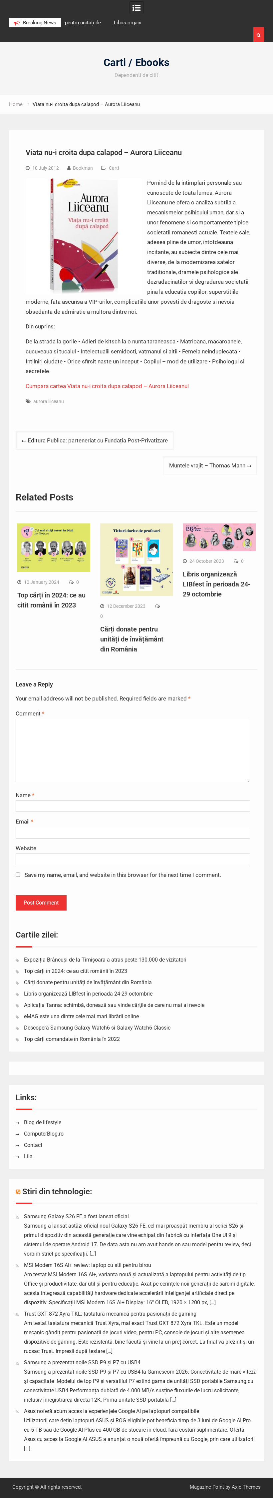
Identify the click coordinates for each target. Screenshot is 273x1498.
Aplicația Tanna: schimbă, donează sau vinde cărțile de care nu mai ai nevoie (114, 1005)
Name (25, 795)
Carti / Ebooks (136, 62)
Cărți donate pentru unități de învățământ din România (131, 639)
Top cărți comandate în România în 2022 (72, 1039)
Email (24, 821)
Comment (30, 713)
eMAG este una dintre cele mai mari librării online (81, 1016)
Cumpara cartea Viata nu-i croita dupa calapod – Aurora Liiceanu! (107, 386)
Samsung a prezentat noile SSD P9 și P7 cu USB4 (82, 1362)
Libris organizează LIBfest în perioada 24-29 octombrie (216, 584)
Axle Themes (246, 1487)
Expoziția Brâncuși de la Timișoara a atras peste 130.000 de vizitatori (105, 960)
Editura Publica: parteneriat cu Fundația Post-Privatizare (98, 440)
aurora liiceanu (48, 401)
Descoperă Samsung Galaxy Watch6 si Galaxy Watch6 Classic (97, 1028)
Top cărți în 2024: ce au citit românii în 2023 (75, 971)
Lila (28, 1156)
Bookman (83, 168)
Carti (114, 168)
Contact (33, 1145)
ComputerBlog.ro (44, 1134)
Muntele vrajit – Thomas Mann (207, 465)
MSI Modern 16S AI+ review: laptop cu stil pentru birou (87, 1265)
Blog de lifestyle (42, 1122)
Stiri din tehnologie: (57, 1191)
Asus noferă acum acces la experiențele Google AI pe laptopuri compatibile (111, 1411)
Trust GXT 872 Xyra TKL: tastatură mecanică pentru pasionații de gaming (110, 1314)
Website (26, 848)
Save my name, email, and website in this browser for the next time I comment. (123, 875)
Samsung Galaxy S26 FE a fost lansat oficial (76, 1216)
